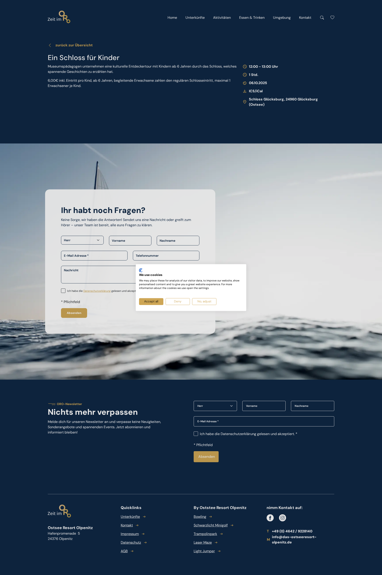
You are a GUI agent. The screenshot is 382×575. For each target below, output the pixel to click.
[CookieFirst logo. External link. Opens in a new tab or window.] (140, 270)
